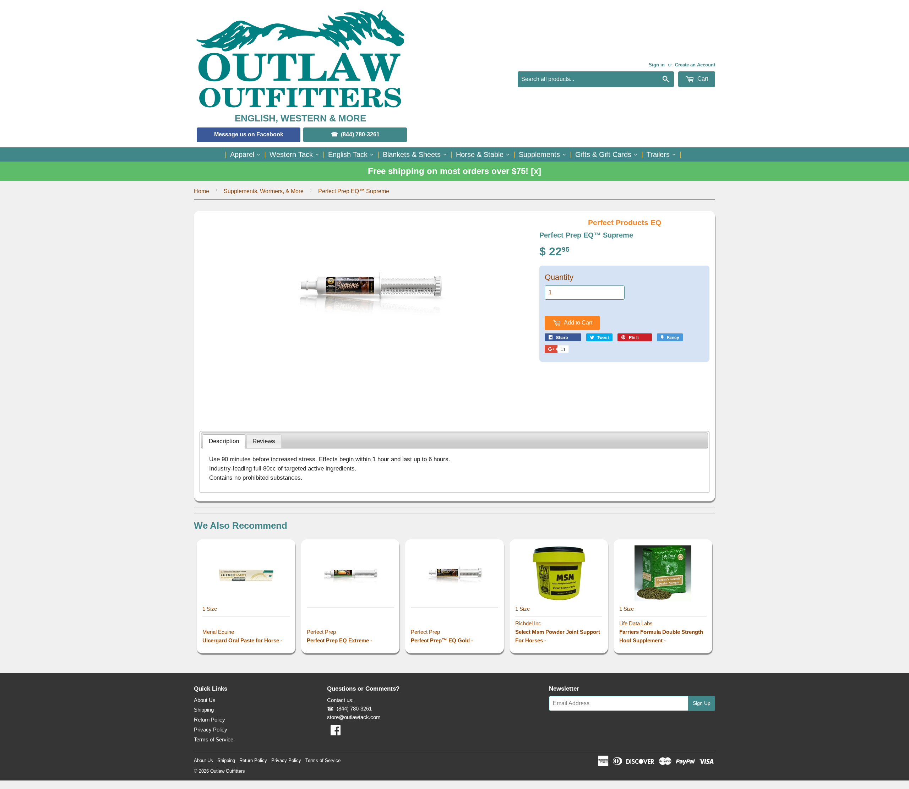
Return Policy (209, 720)
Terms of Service (213, 739)
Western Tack (292, 154)
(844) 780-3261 (360, 134)
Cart (702, 79)
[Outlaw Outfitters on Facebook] (335, 732)
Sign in (657, 64)
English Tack (349, 154)
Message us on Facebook (248, 134)
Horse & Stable (481, 154)
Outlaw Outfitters (227, 771)
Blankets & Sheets (413, 154)
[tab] (224, 441)
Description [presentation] (224, 441)
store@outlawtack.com (354, 717)
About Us (205, 700)
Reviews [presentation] (263, 441)
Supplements (540, 154)
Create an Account (695, 64)
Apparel (243, 154)
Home (201, 191)
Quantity (559, 277)
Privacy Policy (210, 730)
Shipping (204, 710)
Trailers (659, 154)
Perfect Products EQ (624, 222)
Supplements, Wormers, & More (264, 191)
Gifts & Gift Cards (604, 154)
